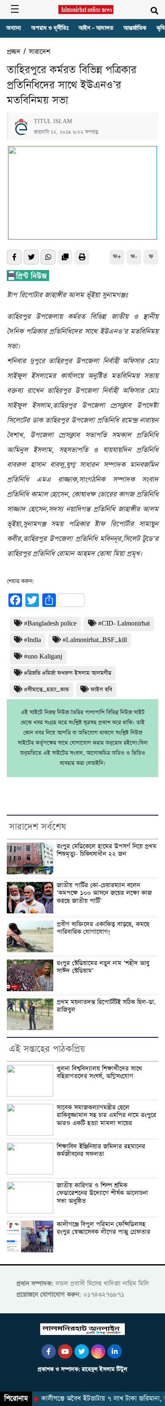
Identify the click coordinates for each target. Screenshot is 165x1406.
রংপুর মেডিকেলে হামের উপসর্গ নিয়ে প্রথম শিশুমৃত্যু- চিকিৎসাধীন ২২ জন (107, 850)
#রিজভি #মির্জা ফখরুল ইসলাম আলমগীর (67, 673)
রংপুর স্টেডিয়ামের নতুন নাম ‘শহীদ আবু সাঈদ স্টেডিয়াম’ (103, 967)
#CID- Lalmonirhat (124, 624)
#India (32, 640)
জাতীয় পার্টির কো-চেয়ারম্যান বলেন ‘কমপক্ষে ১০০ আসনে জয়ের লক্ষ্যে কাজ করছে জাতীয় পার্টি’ (104, 893)
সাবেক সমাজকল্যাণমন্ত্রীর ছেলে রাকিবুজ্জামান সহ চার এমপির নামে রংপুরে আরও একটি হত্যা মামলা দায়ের (106, 1115)
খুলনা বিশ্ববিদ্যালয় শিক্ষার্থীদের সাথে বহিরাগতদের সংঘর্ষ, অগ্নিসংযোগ (99, 1072)
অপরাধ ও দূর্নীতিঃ (50, 28)
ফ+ (117, 257)
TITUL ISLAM (53, 121)
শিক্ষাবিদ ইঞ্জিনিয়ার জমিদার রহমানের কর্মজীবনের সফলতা (101, 1150)
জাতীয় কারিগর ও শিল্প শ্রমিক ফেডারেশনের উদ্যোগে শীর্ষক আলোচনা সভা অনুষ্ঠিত (102, 1193)
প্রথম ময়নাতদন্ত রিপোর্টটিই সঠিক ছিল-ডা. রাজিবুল (106, 1006)
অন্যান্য (13, 28)
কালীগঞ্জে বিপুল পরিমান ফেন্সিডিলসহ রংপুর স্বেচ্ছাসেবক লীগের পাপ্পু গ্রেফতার (103, 1228)
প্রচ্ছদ (13, 52)
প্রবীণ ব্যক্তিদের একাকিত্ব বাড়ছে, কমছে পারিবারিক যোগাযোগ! (103, 928)
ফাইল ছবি (101, 690)
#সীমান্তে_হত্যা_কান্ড (46, 690)
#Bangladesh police (50, 624)
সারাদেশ (39, 52)
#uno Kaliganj (43, 657)
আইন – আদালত (96, 28)
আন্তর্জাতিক (135, 28)
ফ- (134, 257)
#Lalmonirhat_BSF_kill (95, 640)
